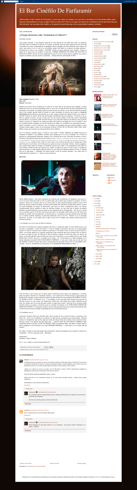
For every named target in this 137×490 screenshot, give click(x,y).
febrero (98, 256)
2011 (95, 264)
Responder (27, 385)
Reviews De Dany (99, 76)
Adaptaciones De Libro (100, 46)
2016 (95, 198)
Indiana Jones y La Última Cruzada (105, 239)
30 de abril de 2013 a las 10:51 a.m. (48, 422)
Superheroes (97, 85)
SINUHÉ (26, 360)
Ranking (96, 74)
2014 (95, 203)
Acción (96, 43)
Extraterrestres (98, 64)
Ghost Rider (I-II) (106, 143)
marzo (97, 254)
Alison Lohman (28, 349)
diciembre (98, 208)
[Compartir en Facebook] (51, 347)
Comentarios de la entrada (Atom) (36, 466)
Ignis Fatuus (97, 66)
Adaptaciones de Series (100, 50)
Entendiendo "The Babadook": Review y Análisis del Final (108, 116)
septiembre (99, 215)
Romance (96, 80)
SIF (111, 183)
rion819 (97, 477)
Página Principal (54, 463)
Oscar (95, 70)
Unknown (26, 410)
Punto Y (96, 72)
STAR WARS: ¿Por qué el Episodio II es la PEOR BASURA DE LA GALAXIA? (109, 165)
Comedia (96, 60)
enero (97, 258)
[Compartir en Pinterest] (52, 347)
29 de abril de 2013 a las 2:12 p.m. (39, 410)
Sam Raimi (41, 349)
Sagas (96, 82)
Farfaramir (32, 392)
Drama (96, 62)
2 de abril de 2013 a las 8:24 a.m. (47, 392)
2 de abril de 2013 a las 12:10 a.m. (38, 360)
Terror (46, 349)
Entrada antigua (81, 463)
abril (97, 226)
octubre (98, 212)
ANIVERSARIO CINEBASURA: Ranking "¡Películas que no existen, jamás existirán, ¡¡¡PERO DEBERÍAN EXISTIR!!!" (109, 156)
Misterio (96, 68)
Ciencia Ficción (98, 58)
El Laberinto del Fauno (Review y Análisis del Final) (110, 124)
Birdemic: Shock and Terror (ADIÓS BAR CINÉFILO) (109, 105)
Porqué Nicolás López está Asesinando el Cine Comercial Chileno (109, 96)
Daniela (112, 177)
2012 (95, 261)
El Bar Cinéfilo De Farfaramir (55, 10)
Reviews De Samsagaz (100, 78)
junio (97, 222)
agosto (98, 217)
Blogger (112, 477)
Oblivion (98, 233)
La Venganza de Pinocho (109, 134)
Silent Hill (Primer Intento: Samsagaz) (106, 228)
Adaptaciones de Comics (101, 48)
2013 (95, 205)
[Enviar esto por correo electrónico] (45, 347)
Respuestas (29, 389)
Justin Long (36, 349)
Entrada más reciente (25, 463)
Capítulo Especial (99, 56)
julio (97, 219)
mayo (97, 224)
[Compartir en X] (49, 347)
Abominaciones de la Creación (102, 41)
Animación (97, 52)
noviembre (99, 210)
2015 (95, 201)
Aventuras (97, 54)
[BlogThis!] (47, 347)
